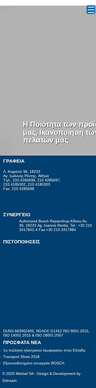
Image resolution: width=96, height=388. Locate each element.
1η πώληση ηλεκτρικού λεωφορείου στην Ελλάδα (44, 350)
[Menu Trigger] (91, 9)
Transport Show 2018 (21, 357)
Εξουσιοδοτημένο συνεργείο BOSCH (33, 363)
